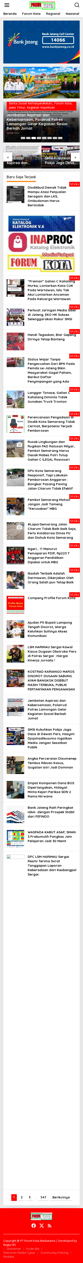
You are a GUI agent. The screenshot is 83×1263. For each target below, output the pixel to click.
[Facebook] (34, 1226)
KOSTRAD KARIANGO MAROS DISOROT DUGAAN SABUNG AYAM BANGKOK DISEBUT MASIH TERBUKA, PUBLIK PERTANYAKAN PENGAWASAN (51, 680)
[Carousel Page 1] (23, 138)
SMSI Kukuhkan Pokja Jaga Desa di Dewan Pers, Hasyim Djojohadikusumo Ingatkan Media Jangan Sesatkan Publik (60, 160)
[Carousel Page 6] (49, 138)
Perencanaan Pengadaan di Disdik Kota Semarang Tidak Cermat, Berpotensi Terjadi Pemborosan (51, 424)
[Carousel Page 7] (55, 138)
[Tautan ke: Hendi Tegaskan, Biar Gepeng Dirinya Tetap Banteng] (15, 341)
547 (43, 1197)
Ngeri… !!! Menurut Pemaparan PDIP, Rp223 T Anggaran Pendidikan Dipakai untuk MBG (49, 555)
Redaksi (8, 1256)
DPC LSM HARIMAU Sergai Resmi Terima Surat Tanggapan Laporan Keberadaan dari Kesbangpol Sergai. (52, 865)
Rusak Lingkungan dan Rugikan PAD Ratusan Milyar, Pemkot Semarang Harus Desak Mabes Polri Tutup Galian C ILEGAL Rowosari (51, 451)
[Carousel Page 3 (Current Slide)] (33, 138)
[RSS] (49, 1226)
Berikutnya (61, 1197)
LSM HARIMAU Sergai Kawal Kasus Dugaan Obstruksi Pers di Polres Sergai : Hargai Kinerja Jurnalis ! (52, 653)
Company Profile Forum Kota (51, 598)
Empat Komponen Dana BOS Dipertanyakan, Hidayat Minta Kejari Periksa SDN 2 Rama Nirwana (51, 789)
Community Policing (54, 1252)
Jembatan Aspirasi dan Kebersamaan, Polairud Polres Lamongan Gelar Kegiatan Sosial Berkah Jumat (37, 121)
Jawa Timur (17, 107)
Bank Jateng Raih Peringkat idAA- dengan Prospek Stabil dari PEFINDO (51, 811)
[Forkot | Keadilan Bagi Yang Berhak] (42, 5)
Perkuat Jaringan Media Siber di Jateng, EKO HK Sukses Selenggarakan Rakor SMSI (52, 314)
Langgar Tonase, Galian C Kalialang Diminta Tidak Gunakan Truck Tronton (49, 397)
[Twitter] (41, 1226)
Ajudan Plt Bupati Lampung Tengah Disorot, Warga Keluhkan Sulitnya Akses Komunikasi (50, 629)
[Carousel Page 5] (44, 138)
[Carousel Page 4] (39, 138)
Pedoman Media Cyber (19, 1252)
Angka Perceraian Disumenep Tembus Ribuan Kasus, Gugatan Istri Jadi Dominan (52, 762)
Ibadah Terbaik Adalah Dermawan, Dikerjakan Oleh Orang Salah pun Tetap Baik (51, 577)
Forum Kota (62, 103)
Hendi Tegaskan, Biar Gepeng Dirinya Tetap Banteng (52, 337)
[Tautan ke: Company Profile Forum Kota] (15, 604)
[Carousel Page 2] (28, 138)
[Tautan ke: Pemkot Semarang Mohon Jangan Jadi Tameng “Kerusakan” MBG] (15, 506)
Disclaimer (14, 1248)
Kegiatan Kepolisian (41, 107)
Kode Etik (32, 1248)
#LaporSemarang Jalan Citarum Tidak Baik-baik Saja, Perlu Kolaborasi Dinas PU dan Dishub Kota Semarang (52, 531)
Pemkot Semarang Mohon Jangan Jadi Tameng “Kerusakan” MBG (49, 504)
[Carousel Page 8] (60, 138)
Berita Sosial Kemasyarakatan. (30, 103)
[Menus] (6, 5)
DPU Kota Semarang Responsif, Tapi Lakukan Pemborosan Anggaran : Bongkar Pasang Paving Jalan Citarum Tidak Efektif (50, 480)
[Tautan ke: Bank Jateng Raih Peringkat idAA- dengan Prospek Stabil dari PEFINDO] (15, 814)
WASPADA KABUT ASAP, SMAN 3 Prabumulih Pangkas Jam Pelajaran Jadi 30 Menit (52, 836)
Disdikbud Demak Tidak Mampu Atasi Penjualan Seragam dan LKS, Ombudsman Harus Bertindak (47, 196)
